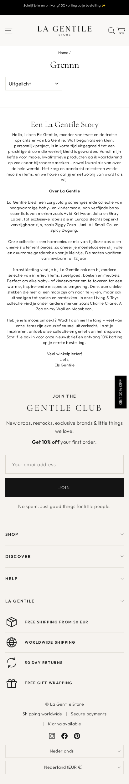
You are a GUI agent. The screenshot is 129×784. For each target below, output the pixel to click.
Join (64, 487)
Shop (12, 534)
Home (63, 52)
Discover (18, 556)
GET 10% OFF (120, 391)
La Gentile (20, 600)
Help (11, 578)
